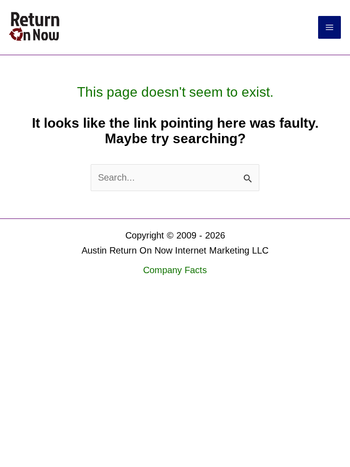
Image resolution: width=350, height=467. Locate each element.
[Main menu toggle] (329, 27)
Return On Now (105, 27)
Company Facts (175, 270)
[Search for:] (175, 177)
